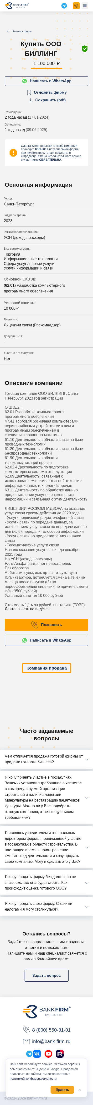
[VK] (37, 1054)
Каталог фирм (21, 31)
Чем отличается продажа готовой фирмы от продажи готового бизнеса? (44, 759)
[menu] (85, 5)
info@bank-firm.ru (51, 1041)
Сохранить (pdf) (50, 100)
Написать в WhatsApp (51, 81)
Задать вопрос (46, 975)
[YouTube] (48, 1054)
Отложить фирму (50, 92)
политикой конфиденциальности (33, 1078)
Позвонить (51, 625)
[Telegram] (29, 1054)
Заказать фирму (76, 5)
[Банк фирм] (17, 5)
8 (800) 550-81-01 (51, 1030)
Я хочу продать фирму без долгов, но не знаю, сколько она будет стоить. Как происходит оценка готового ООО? (40, 882)
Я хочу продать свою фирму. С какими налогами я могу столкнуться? (38, 906)
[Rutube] (60, 1054)
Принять (62, 1090)
